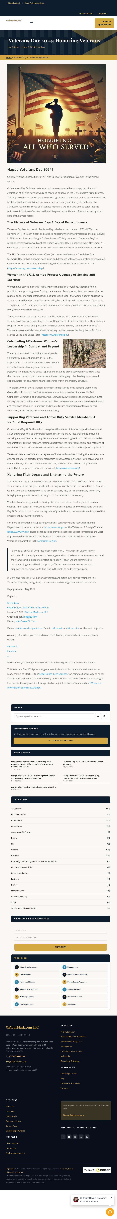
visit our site (72, 628)
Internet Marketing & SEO (72, 1041)
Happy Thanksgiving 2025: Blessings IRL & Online (33, 787)
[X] (75, 1136)
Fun (13, 844)
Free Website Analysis (34, 3)
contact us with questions (28, 628)
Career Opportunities (15, 1131)
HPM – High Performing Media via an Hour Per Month (34, 861)
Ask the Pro (16, 808)
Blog (62, 1078)
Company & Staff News (21, 832)
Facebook (12, 646)
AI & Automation (68, 1032)
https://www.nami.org (67, 468)
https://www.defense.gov (55, 334)
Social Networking (19, 896)
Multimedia (65, 1056)
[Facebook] (63, 1136)
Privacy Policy (67, 1169)
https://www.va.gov (54, 527)
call (53, 628)
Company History (13, 1121)
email (59, 628)
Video (13, 902)
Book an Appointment (15, 1153)
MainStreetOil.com (25, 621)
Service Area (11, 1126)
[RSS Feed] (87, 1136)
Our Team (10, 1111)
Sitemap (10, 1172)
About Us (10, 1106)
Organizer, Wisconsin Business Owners (28, 607)
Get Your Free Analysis (60, 741)
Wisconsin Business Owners (23, 908)
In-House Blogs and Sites (22, 867)
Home (9, 57)
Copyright (10, 1169)
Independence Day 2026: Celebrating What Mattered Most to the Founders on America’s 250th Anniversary (32, 764)
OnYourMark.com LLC (36, 612)
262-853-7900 (86, 13)
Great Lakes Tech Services (53, 673)
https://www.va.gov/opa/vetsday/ (25, 268)
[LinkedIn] (81, 1136)
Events (14, 838)
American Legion (47, 541)
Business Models (18, 814)
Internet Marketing (19, 873)
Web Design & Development (73, 1037)
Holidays (41, 47)
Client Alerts (16, 820)
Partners (15, 879)
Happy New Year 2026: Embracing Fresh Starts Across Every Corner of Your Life (33, 776)
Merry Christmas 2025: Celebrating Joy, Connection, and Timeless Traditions (81, 776)
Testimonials (11, 1116)
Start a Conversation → (74, 1115)
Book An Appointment (104, 23)
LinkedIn (12, 651)
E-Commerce (66, 1046)
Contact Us (102, 13)
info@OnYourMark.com (16, 1062)
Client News (16, 826)
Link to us (19, 1172)
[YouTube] (69, 1136)
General (14, 850)
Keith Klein (16, 47)
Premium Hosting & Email (71, 1051)
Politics (14, 885)
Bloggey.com (30, 616)
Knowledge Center (69, 1073)
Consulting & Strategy (70, 1061)
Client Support (14, 3)
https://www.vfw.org (18, 531)
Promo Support (17, 891)
